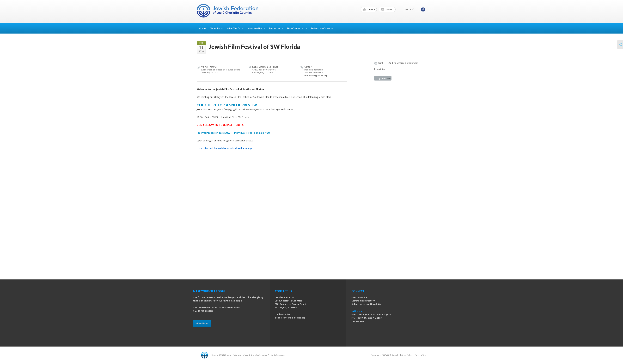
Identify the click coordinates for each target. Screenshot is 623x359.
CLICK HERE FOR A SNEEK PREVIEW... (228, 104)
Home (202, 28)
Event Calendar (359, 297)
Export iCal (379, 69)
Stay (295, 28)
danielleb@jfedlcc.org (316, 75)
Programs (382, 78)
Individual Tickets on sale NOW (251, 132)
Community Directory (363, 300)
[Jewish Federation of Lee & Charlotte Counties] (228, 11)
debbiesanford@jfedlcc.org (290, 317)
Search (407, 9)
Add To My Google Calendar (403, 62)
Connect (389, 9)
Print (380, 62)
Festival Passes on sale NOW (213, 132)
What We (234, 28)
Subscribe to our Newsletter (367, 304)
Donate (371, 9)
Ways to (255, 28)
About (214, 28)
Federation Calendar (322, 28)
